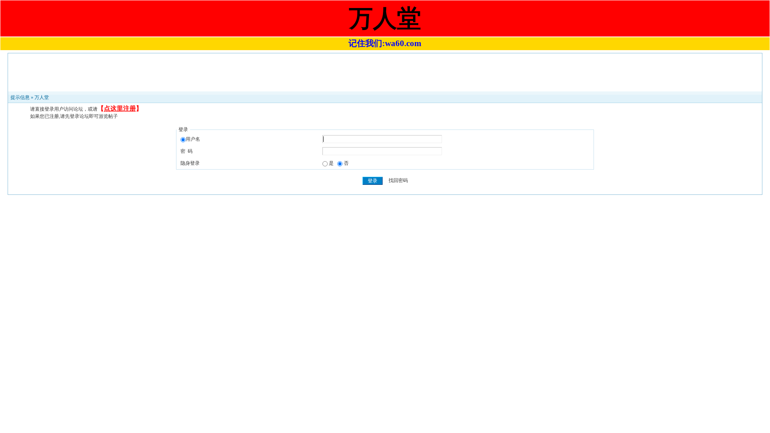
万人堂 (41, 97)
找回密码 (398, 181)
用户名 (193, 139)
